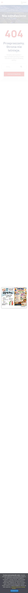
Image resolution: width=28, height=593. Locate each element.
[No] (26, 583)
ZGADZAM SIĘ (14, 590)
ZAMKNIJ (23, 306)
